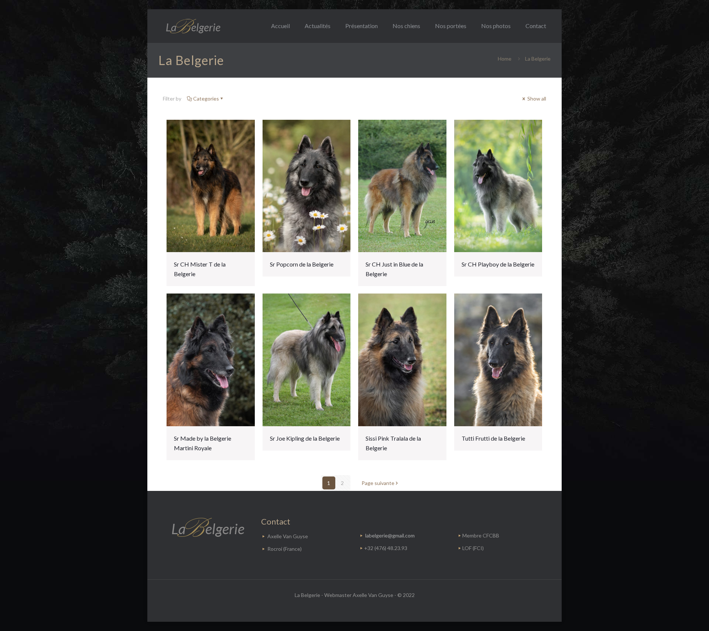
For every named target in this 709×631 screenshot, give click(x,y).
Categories (206, 98)
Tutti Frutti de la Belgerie (493, 438)
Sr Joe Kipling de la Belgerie (305, 438)
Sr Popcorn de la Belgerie (301, 264)
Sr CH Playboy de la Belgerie (498, 264)
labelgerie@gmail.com (390, 535)
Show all (536, 98)
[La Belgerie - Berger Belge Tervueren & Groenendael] (192, 26)
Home (504, 58)
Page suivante (378, 483)
